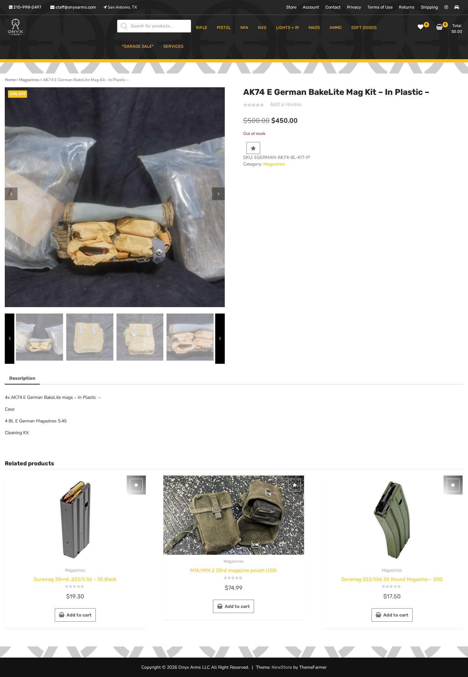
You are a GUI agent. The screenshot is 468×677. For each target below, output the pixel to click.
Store (291, 7)
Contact (333, 7)
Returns (407, 7)
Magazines (29, 79)
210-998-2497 (26, 7)
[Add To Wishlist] (253, 148)
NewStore (282, 667)
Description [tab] (22, 378)
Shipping (429, 7)
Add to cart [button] (79, 615)
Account (311, 7)
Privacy (354, 7)
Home (10, 79)
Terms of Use (380, 7)
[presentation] (11, 193)
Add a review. (286, 104)
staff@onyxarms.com (75, 7)
